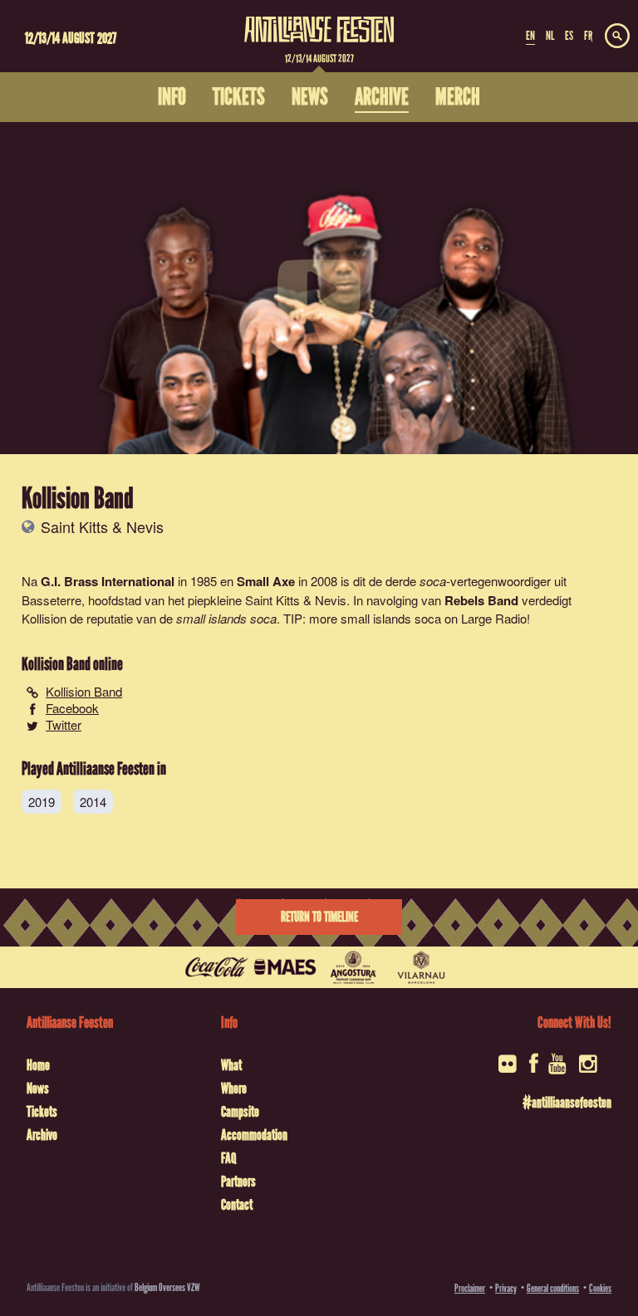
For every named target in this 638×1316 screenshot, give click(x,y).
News (38, 1088)
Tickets (42, 1112)
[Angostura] (353, 967)
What (231, 1065)
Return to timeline (319, 917)
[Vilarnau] (421, 967)
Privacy (506, 1288)
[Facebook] (533, 1069)
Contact (237, 1205)
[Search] (617, 36)
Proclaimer (469, 1288)
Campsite (240, 1112)
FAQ (228, 1158)
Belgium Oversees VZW (167, 1287)
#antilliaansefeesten (567, 1102)
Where (234, 1088)
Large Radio (494, 618)
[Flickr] (508, 1069)
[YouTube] (558, 1069)
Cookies (600, 1288)
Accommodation (254, 1135)
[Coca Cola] (217, 967)
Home (38, 1065)
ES (569, 35)
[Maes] (285, 967)
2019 (41, 801)
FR (588, 35)
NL (550, 35)
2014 (93, 801)
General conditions (553, 1288)
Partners (238, 1181)
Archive (42, 1135)
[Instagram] (589, 1069)
